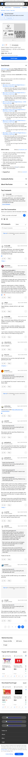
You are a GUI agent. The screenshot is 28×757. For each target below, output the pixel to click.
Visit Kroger (14, 58)
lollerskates (7, 265)
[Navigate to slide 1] (12, 40)
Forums (8, 10)
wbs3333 (6, 421)
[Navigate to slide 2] (14, 40)
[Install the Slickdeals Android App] (14, 721)
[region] (14, 750)
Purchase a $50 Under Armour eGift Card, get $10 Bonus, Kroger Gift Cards (18, 666)
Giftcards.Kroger (5, 68)
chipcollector (7, 342)
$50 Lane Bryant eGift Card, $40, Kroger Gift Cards (18, 697)
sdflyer (6, 302)
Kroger (5, 645)
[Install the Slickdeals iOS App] (14, 725)
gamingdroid (7, 442)
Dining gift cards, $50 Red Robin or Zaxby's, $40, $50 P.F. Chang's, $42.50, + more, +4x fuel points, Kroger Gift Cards (6, 697)
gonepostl (6, 370)
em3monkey (7, 406)
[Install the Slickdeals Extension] (14, 717)
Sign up (5, 233)
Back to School (8, 7)
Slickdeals (3, 10)
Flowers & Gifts (7, 641)
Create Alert (9, 18)
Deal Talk (13, 10)
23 (4, 45)
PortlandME (9, 194)
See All (24, 651)
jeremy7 (6, 564)
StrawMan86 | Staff (23, 149)
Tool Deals (24, 7)
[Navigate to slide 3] (15, 40)
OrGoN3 (6, 600)
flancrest (6, 354)
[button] (6, 45)
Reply (9, 258)
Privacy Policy (4, 749)
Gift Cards (19, 641)
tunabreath (24, 171)
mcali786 (6, 512)
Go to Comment (6, 204)
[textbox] (12, 215)
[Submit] (2, 228)
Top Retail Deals (16, 7)
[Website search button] (23, 4)
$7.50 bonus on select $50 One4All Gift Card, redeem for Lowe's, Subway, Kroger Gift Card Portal (7, 666)
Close (19, 754)
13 (4, 676)
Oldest (17, 224)
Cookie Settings (9, 754)
